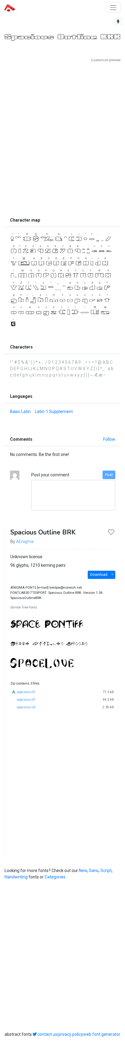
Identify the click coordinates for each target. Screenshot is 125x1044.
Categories (55, 876)
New (83, 870)
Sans (94, 870)
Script (106, 870)
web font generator (101, 1034)
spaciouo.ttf (26, 692)
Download (98, 575)
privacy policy (70, 1034)
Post (109, 475)
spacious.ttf (26, 700)
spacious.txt (26, 707)
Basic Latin (20, 411)
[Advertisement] (62, 138)
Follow (109, 439)
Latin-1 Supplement (54, 411)
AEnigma (24, 541)
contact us (47, 1034)
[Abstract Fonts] (9, 7)
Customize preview (105, 60)
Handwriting (16, 876)
